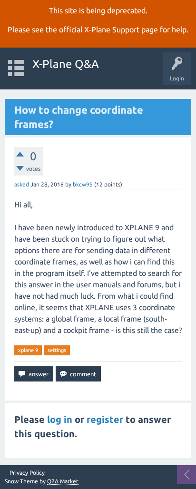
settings (57, 350)
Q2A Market (62, 481)
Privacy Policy (27, 473)
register (105, 419)
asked (21, 184)
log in (59, 419)
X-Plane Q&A (65, 64)
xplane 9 (28, 350)
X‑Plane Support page (121, 29)
